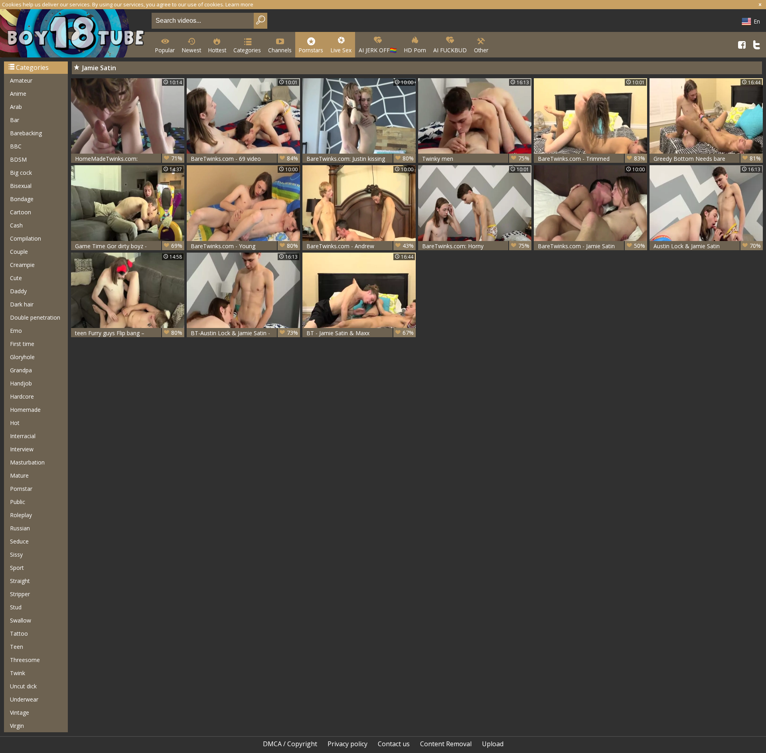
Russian (20, 528)
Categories (247, 50)
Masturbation (27, 462)
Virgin (17, 725)
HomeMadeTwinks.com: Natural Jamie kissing (128, 158)
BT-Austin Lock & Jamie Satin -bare (244, 333)
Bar (14, 120)
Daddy (18, 291)
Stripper (20, 594)
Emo (16, 330)
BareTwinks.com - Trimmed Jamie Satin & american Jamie (591, 158)
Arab (16, 107)
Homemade (25, 409)
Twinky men (475, 158)
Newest (191, 50)
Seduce (19, 541)
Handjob (21, 383)
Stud (16, 607)
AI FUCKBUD (450, 50)
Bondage (22, 199)
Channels (280, 50)
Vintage (19, 712)
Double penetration (35, 317)
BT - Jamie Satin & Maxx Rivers (360, 333)
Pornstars (311, 50)
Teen (16, 646)
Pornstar (21, 488)
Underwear (24, 699)
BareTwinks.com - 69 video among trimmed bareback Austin (244, 158)
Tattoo (19, 633)
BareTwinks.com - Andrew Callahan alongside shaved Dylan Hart (360, 246)
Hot (15, 423)
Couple (19, 251)
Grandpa (21, 370)
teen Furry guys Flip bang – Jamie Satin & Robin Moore (128, 333)
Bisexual (21, 186)
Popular (165, 50)
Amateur (21, 80)
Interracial (23, 436)
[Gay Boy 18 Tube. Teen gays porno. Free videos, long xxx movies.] (74, 34)
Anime (18, 93)
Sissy (16, 554)
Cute (16, 278)
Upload (492, 744)
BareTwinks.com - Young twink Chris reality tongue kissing (244, 246)
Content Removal (446, 744)
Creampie (22, 265)
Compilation (25, 238)
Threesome (25, 660)
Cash (16, 225)
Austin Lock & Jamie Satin (707, 246)
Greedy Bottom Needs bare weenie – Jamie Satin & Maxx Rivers (707, 158)
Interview (22, 449)
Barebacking (26, 133)
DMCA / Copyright (290, 744)
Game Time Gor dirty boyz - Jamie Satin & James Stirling (128, 246)
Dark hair (22, 304)
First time (22, 344)
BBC (16, 146)
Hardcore (22, 396)
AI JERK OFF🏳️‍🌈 (378, 50)
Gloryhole (22, 357)
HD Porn (415, 50)
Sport (17, 567)
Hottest (217, 50)
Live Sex (340, 50)
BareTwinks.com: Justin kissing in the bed (360, 158)
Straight (20, 581)
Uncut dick (23, 686)
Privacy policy (347, 744)
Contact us (394, 744)
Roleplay (21, 515)
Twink (17, 673)
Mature (19, 475)
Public (17, 502)
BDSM (18, 159)
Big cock (21, 172)
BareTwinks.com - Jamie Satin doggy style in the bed (591, 246)
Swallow (20, 620)
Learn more (239, 4)
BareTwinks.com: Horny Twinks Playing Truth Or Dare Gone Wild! (475, 246)
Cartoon (20, 212)
